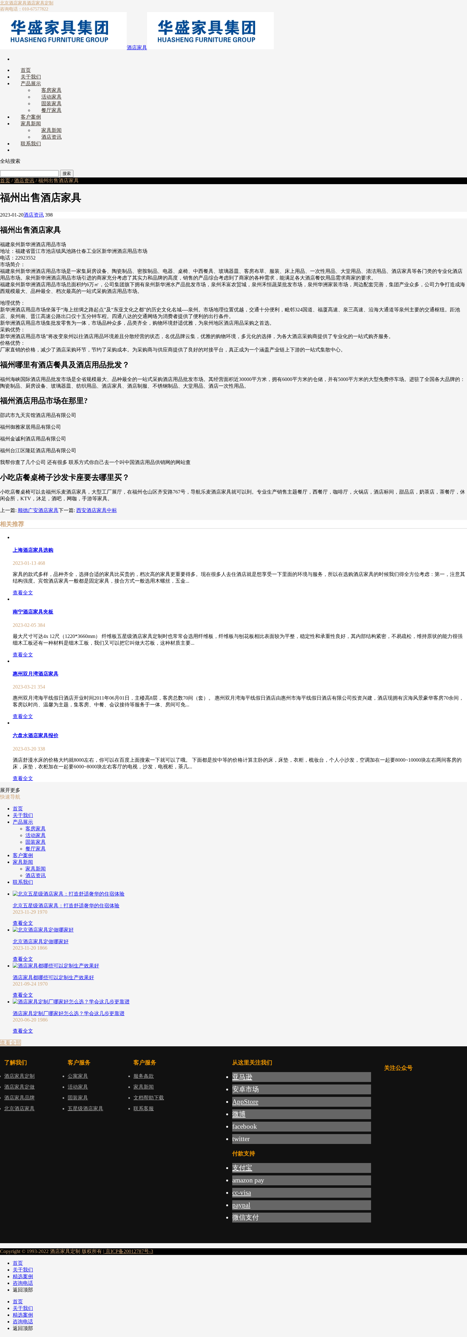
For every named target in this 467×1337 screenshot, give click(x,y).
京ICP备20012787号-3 (128, 1251)
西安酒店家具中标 (96, 510)
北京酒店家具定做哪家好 (41, 941)
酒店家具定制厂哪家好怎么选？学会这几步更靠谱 (69, 1013)
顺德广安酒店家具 (38, 510)
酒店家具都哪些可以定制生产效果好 (53, 977)
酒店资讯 (24, 180)
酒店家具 (137, 47)
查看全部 (10, 1042)
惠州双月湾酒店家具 (35, 673)
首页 (5, 180)
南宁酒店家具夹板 (33, 611)
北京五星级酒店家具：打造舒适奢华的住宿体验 (66, 905)
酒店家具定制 (40, 3)
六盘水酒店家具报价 (35, 735)
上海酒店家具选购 (33, 550)
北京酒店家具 (13, 3)
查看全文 (23, 592)
